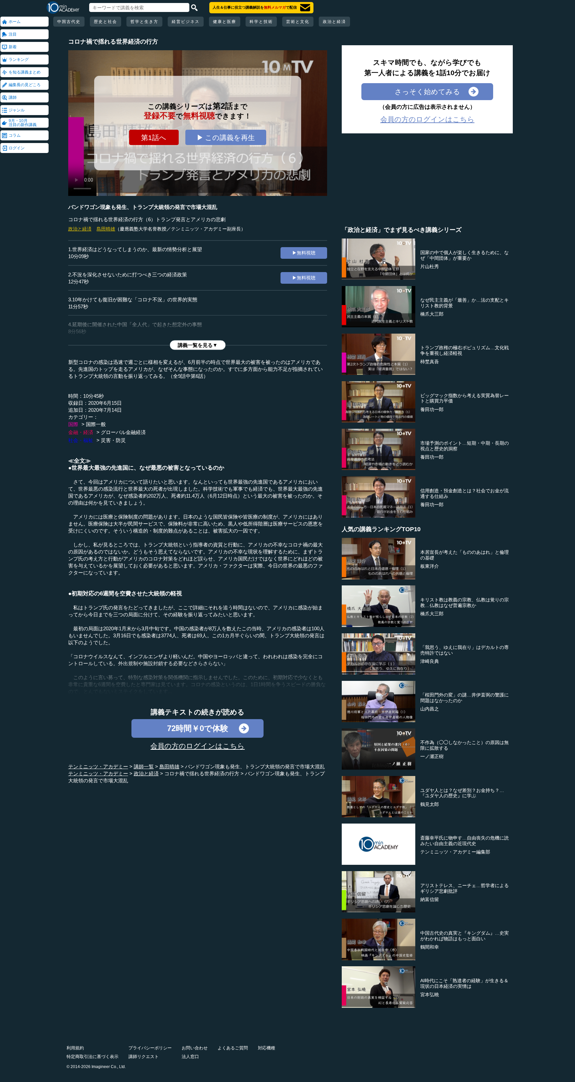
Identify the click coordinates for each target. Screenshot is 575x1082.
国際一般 (96, 424)
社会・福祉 (80, 440)
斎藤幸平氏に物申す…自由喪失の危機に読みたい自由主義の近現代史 (464, 840)
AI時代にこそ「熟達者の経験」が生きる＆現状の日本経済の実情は (464, 983)
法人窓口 (190, 1056)
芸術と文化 (297, 21)
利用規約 (75, 1047)
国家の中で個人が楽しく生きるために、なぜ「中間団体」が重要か (464, 255)
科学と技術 (261, 21)
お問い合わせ (195, 1047)
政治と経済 (334, 21)
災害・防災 (113, 440)
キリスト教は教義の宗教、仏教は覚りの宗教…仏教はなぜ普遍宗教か (464, 602)
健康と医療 (224, 21)
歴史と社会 (105, 21)
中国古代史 (69, 21)
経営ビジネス (186, 21)
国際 (73, 424)
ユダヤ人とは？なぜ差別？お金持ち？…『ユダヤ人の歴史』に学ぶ (462, 793)
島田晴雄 (105, 229)
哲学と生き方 (144, 21)
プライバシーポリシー (150, 1047)
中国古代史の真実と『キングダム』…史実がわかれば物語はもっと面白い (464, 935)
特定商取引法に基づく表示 (92, 1056)
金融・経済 (80, 432)
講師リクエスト (143, 1056)
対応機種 (266, 1047)
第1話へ (153, 137)
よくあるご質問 (233, 1047)
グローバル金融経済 (123, 432)
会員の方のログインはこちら (197, 746)
